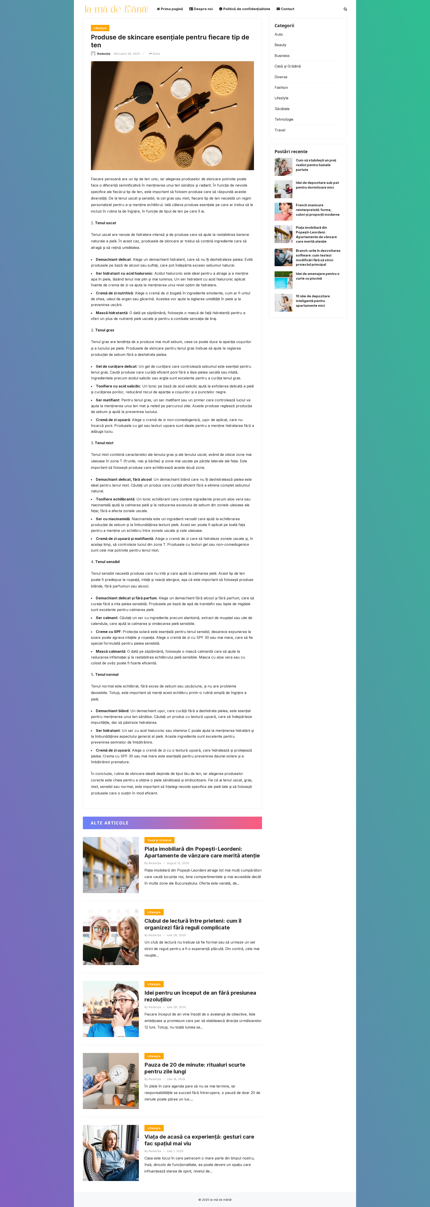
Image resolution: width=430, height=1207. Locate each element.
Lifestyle (100, 28)
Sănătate (282, 109)
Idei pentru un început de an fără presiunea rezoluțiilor (200, 996)
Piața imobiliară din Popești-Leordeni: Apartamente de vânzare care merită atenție (202, 852)
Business (282, 55)
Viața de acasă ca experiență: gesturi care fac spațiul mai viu (199, 1140)
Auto (279, 34)
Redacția (103, 53)
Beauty (280, 45)
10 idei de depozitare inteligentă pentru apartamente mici (313, 300)
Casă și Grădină (159, 840)
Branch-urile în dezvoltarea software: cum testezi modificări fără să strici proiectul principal (318, 257)
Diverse (281, 77)
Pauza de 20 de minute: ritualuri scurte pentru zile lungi (194, 1068)
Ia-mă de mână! (221, 1199)
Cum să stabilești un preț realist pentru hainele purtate (316, 165)
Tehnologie (284, 119)
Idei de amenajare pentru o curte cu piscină (318, 276)
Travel (280, 130)
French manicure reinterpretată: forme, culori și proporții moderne (318, 209)
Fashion (281, 87)
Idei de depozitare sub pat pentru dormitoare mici (317, 185)
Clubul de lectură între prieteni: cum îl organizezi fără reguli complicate (192, 924)
